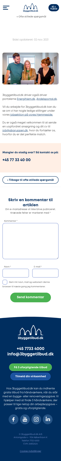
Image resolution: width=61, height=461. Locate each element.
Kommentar (10, 221)
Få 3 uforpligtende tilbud (30, 367)
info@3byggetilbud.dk (30, 354)
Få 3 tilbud (53, 8)
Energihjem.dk (26, 99)
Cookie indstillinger (30, 451)
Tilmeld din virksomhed (30, 376)
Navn (7, 267)
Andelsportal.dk (46, 99)
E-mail (38, 267)
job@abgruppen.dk (15, 130)
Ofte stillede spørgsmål (31, 17)
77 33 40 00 (20, 160)
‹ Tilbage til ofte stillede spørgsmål (30, 180)
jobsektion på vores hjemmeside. (31, 115)
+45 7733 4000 (30, 349)
